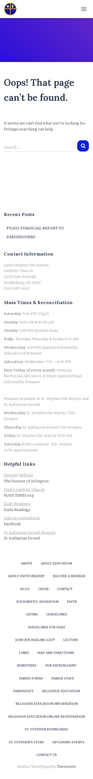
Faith (72, 602)
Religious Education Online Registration (46, 717)
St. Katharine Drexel (22, 538)
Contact (65, 589)
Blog (25, 589)
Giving (32, 614)
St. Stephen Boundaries (46, 729)
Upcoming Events (68, 742)
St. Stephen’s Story (26, 742)
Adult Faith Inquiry (26, 576)
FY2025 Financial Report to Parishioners (35, 232)
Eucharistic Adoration (37, 602)
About (26, 563)
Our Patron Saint (60, 665)
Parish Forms (31, 678)
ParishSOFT (23, 691)
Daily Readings (17, 509)
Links (24, 653)
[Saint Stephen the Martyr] (12, 9)
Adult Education (56, 563)
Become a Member (69, 576)
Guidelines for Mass (46, 627)
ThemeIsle (66, 766)
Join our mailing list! (35, 640)
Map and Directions (55, 653)
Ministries (26, 665)
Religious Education (61, 691)
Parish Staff (62, 678)
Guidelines (57, 614)
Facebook (12, 524)
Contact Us (46, 755)
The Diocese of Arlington (26, 481)
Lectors (70, 640)
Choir (43, 589)
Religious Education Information (47, 704)
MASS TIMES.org (19, 495)
